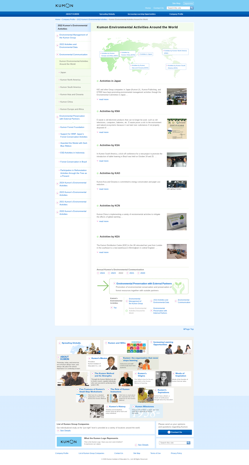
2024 (102, 273)
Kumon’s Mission (99, 358)
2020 (142, 273)
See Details (65, 430)
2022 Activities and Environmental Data (161, 301)
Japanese (188, 3)
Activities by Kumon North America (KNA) (175, 52)
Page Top (189, 329)
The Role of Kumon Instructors (120, 390)
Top (115, 308)
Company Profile (176, 14)
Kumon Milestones (144, 406)
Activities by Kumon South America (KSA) (176, 67)
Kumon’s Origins (142, 374)
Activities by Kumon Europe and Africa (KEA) (110, 54)
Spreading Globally (107, 14)
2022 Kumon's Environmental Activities (92, 19)
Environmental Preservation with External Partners (144, 283)
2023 (113, 273)
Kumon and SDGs (117, 343)
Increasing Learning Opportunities (142, 14)
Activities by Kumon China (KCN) (128, 54)
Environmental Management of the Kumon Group (136, 301)
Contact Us (159, 8)
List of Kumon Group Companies (91, 453)
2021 (132, 273)
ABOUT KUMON (72, 14)
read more (104, 99)
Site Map (176, 3)
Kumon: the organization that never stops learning (140, 359)
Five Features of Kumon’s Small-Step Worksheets (92, 390)
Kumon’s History (117, 406)
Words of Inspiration (181, 374)
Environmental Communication (184, 301)
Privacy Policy (176, 453)
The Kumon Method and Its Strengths (104, 374)
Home (148, 8)
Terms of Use (155, 453)
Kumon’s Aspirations (163, 391)
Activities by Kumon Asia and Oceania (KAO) (140, 67)
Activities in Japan (146, 54)
